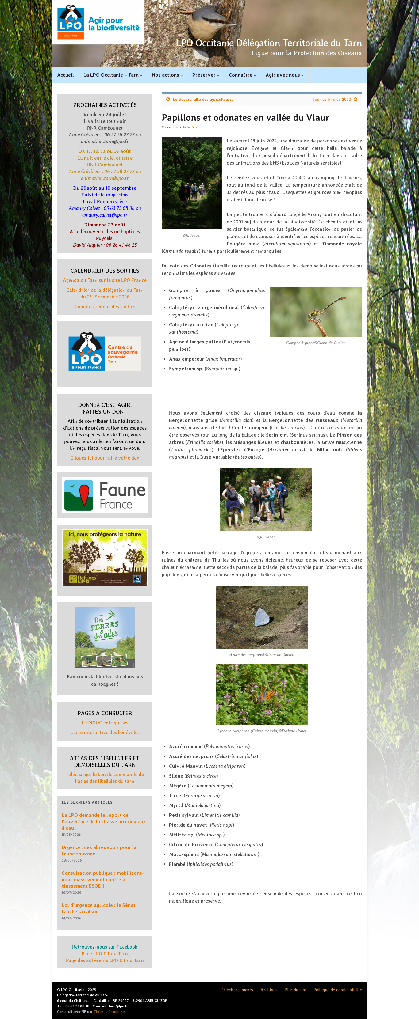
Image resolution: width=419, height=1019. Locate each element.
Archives (269, 989)
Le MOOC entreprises (105, 722)
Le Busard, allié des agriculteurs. (203, 99)
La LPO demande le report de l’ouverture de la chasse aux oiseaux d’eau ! (104, 821)
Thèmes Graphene (109, 1012)
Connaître (241, 75)
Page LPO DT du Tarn (105, 953)
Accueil (65, 75)
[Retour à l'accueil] (209, 33)
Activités (189, 127)
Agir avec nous (283, 75)
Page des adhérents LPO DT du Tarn (105, 960)
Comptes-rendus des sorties (105, 306)
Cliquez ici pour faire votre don (105, 458)
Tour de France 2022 (332, 99)
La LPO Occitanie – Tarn (111, 75)
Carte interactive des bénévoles (105, 732)
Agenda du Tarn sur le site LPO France (105, 280)
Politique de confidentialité (337, 989)
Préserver (204, 75)
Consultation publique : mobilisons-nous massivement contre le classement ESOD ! (103, 879)
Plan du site (295, 989)
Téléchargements (237, 989)
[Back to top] (405, 1005)
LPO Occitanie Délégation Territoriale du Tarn (269, 43)
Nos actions (166, 75)
